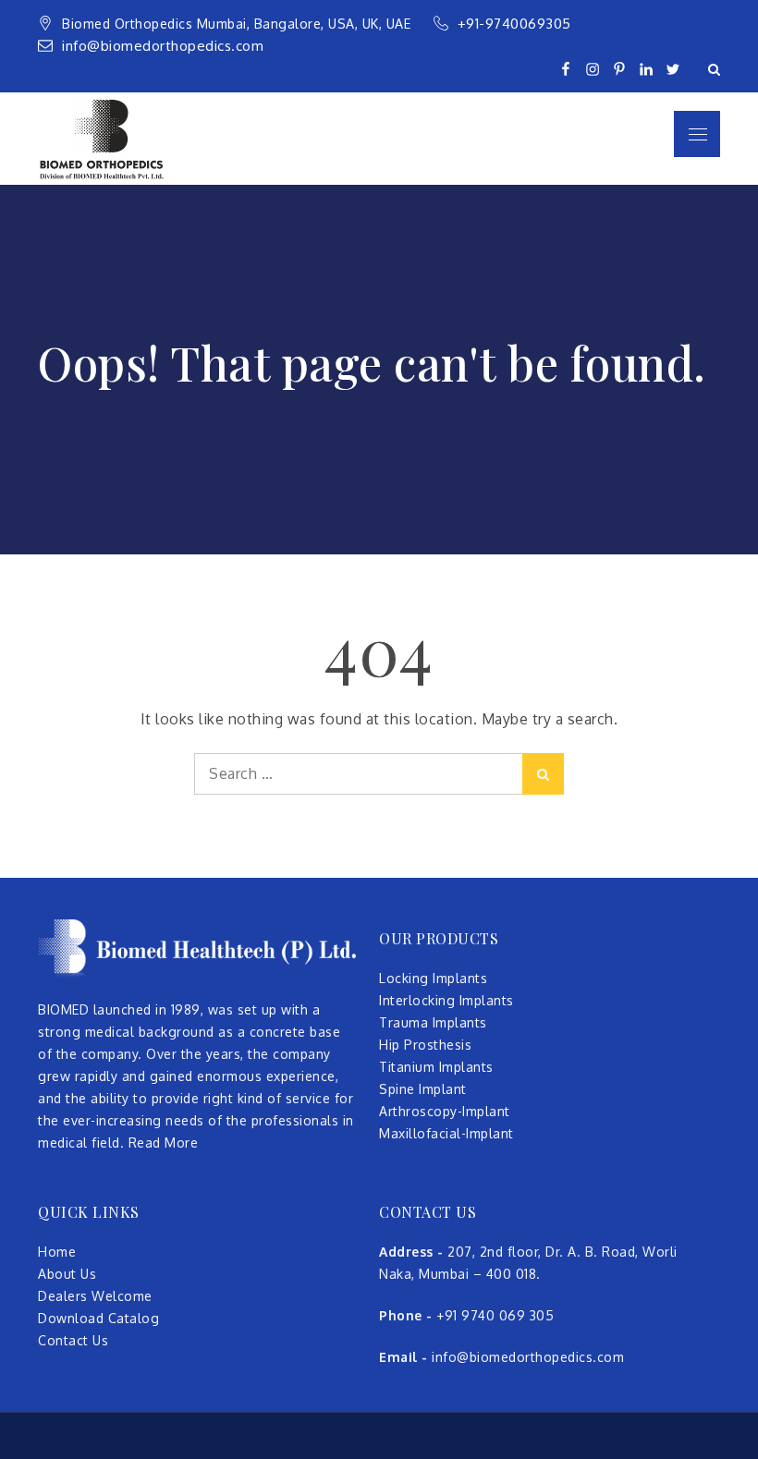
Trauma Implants (433, 1022)
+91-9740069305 (517, 23)
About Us (67, 1274)
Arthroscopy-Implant (444, 1111)
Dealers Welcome (95, 1296)
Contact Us (73, 1340)
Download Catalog (98, 1318)
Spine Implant (423, 1089)
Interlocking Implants (446, 1000)
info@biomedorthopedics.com (162, 46)
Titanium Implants (436, 1067)
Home (57, 1251)
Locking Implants (433, 978)
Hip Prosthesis (425, 1044)
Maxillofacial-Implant (446, 1133)
